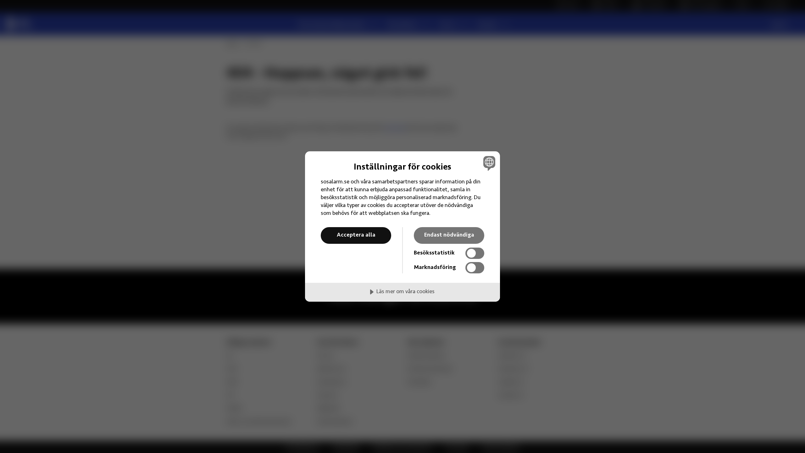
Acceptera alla (356, 235)
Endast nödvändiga (449, 235)
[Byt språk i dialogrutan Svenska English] (488, 163)
